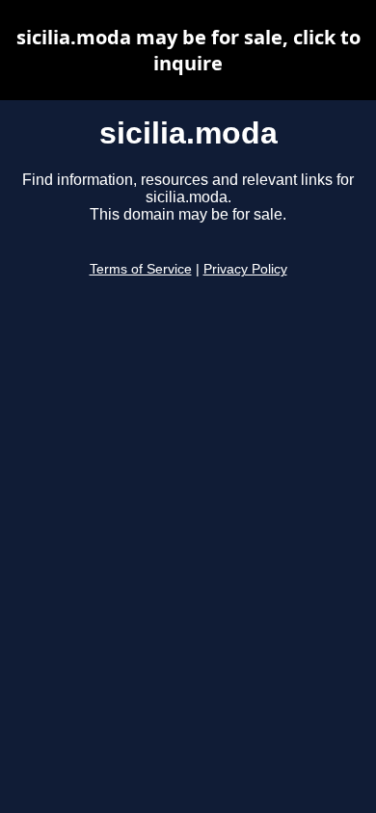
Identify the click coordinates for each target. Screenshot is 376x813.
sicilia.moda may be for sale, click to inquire (188, 50)
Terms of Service (141, 269)
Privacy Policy (245, 269)
